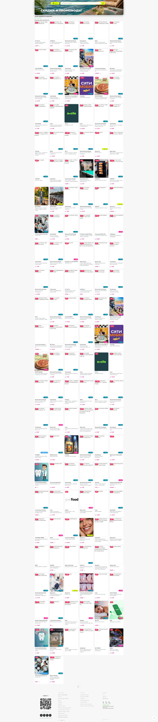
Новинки (50, 6)
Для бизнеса (71, 6)
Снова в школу (43, 6)
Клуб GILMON (56, 6)
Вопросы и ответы (64, 6)
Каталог (56, 3)
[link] (154, 718)
